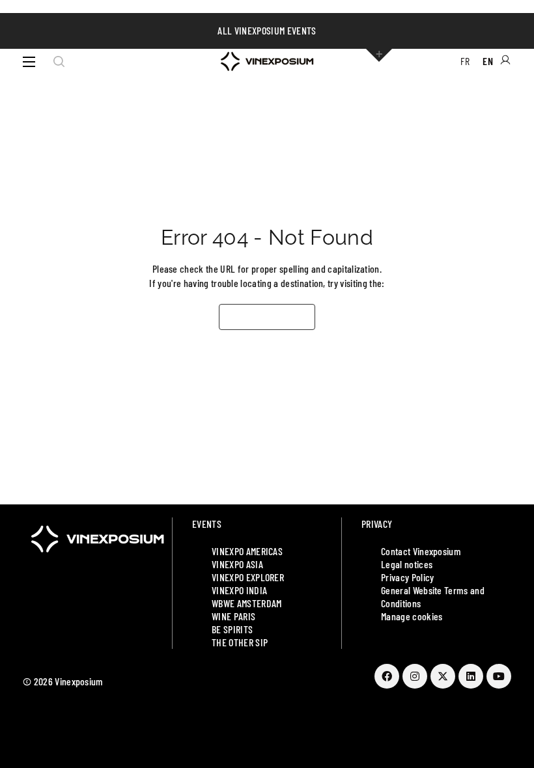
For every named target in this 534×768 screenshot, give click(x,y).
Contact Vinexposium (421, 551)
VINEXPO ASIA (237, 564)
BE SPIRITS (232, 629)
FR (465, 61)
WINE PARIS (233, 616)
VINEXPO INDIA (239, 590)
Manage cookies (411, 616)
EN (488, 61)
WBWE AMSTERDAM (246, 603)
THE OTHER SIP (240, 642)
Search (58, 62)
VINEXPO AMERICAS (247, 551)
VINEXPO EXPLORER (248, 577)
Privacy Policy (407, 577)
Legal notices (406, 564)
